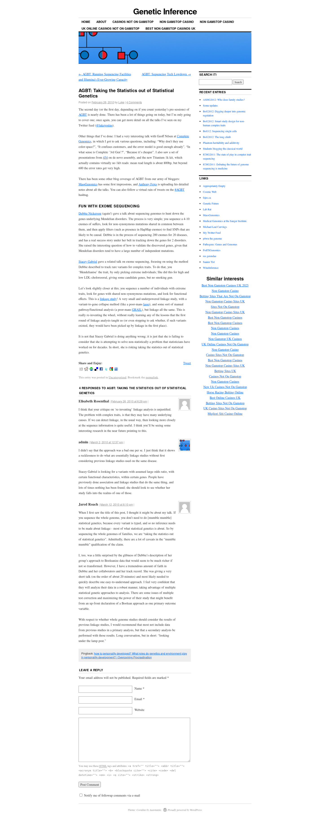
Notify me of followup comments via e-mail (112, 795)
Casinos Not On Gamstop (133, 22)
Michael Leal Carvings (215, 227)
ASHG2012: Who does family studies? (224, 99)
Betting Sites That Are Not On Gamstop (225, 296)
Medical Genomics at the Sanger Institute (224, 221)
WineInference (210, 267)
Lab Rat (207, 209)
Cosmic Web (209, 191)
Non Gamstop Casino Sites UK (225, 301)
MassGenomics (88, 184)
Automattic (155, 810)
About (101, 22)
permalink (152, 377)
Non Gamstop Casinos (225, 328)
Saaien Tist (209, 262)
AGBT (83, 114)
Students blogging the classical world (222, 148)
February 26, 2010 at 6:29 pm (129, 401)
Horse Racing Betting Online (225, 392)
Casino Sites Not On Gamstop (225, 355)
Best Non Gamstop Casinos (225, 317)
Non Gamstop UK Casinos (225, 339)
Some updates (210, 105)
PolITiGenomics (211, 250)
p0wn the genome (212, 238)
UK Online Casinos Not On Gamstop (110, 28)
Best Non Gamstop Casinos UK (170, 28)
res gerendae (209, 256)
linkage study (108, 299)
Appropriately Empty (214, 186)
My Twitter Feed (212, 232)
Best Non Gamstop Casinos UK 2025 (225, 285)
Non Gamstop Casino (177, 22)
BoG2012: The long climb (217, 137)
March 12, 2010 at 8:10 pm (116, 504)
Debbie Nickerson (90, 213)
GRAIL (137, 309)
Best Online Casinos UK (225, 397)
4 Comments (134, 102)
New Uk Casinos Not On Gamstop (225, 387)
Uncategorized (117, 377)
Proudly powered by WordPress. (185, 810)
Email (139, 699)
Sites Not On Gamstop (225, 306)
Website (139, 710)
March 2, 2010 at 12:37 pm (106, 442)
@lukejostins (104, 125)
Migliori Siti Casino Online (225, 413)
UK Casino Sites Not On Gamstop (225, 408)
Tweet (187, 363)
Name (139, 688)
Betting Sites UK (225, 371)
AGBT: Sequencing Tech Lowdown (166, 74)
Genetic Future (211, 203)
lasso (146, 304)
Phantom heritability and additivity (221, 142)
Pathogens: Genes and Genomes (220, 244)
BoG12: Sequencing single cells (220, 131)
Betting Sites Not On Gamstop (225, 403)
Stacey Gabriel (88, 261)
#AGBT (180, 189)
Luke (121, 102)
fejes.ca (207, 197)
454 (105, 157)
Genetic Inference (165, 11)
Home (85, 22)
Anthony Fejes (148, 184)
